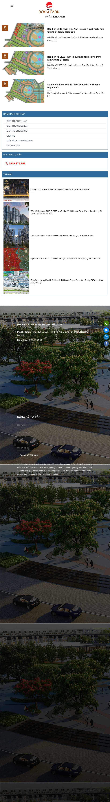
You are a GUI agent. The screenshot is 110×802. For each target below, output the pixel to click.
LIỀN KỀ (11, 136)
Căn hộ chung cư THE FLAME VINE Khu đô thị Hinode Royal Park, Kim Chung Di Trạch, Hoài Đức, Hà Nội (66, 212)
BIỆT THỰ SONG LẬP (17, 126)
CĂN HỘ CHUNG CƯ (17, 131)
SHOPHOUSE (14, 145)
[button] (12, 5)
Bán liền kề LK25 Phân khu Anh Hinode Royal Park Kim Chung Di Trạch (74, 58)
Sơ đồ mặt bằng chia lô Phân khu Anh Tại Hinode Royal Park (73, 86)
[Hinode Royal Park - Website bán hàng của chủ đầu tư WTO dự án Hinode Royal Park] (55, 8)
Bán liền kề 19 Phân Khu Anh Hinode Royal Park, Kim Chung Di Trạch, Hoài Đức (75, 30)
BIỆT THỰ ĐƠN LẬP (17, 121)
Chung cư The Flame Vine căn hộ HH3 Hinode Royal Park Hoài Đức (60, 189)
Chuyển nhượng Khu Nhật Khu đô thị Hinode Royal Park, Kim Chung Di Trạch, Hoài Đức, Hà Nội (67, 281)
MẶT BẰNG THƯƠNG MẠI (20, 141)
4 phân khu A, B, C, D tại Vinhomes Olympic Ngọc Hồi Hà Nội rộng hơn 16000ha (65, 258)
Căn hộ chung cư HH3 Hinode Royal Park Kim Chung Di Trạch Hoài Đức (62, 235)
